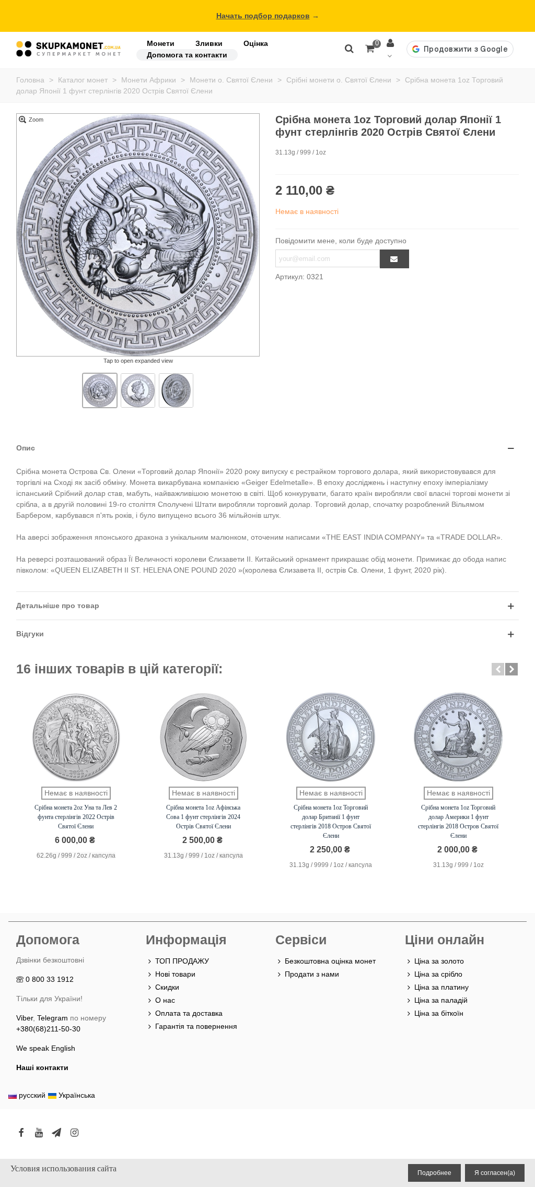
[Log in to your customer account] (391, 49)
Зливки (209, 43)
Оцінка (255, 43)
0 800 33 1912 (50, 979)
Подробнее (434, 1173)
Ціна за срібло (438, 974)
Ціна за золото (439, 961)
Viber (24, 1018)
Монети (161, 43)
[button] (498, 669)
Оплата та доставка (189, 1013)
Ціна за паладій (441, 1000)
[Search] (349, 48)
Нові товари (175, 974)
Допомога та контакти (187, 55)
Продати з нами (312, 974)
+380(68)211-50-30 (48, 1029)
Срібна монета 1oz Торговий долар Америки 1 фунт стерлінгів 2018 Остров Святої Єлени (458, 821)
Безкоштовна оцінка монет (330, 961)
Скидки (167, 987)
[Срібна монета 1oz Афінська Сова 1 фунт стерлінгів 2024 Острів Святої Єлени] (203, 737)
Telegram (52, 1018)
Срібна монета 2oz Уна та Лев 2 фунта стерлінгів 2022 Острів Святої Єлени (75, 817)
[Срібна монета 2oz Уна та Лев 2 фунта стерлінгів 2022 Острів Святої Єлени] (75, 737)
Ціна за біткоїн (438, 1013)
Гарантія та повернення (196, 1026)
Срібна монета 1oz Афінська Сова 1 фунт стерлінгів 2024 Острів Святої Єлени (203, 817)
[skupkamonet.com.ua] (68, 49)
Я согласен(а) (494, 1173)
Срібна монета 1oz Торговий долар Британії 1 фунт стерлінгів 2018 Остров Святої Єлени (330, 821)
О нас (165, 1000)
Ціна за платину (441, 987)
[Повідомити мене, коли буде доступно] (394, 259)
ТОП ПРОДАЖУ (182, 961)
